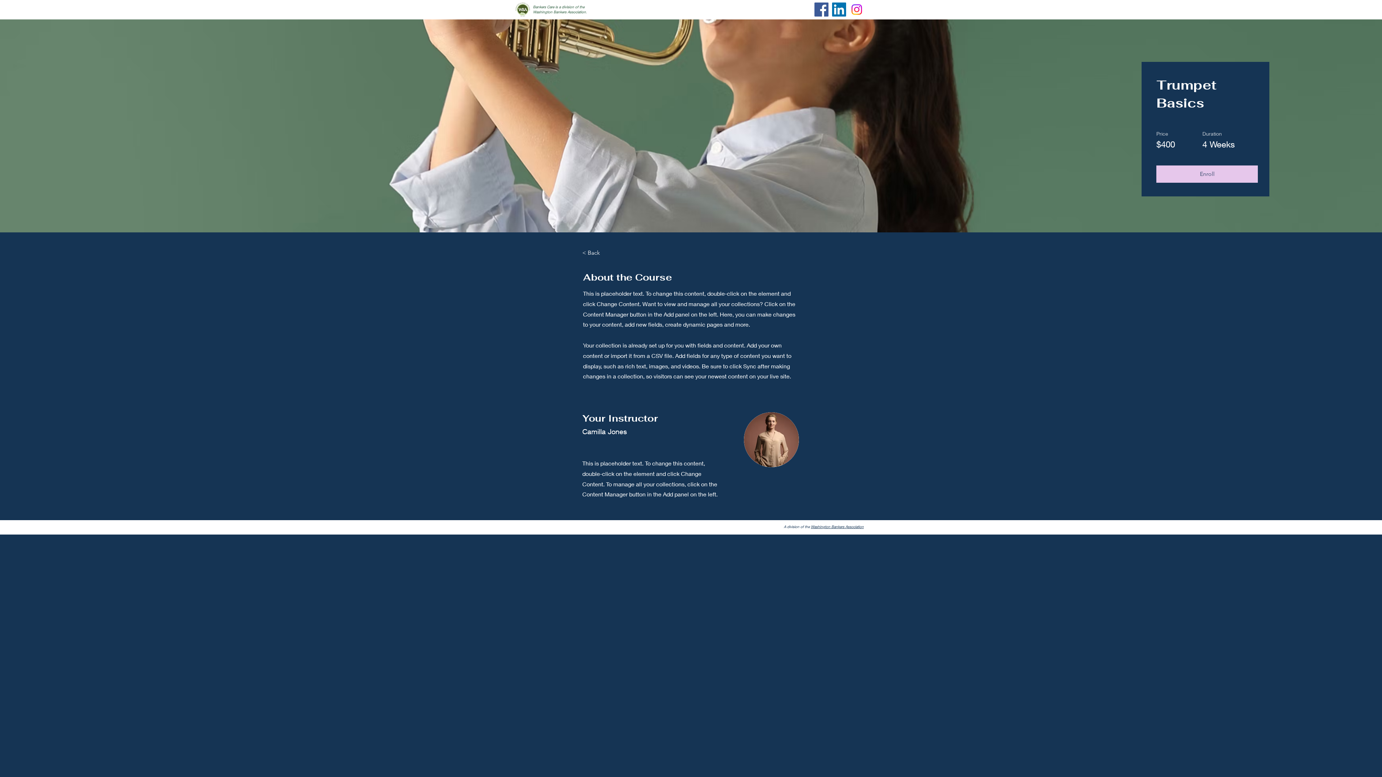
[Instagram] (857, 10)
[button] (1207, 174)
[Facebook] (821, 10)
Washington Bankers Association (837, 526)
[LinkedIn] (839, 10)
